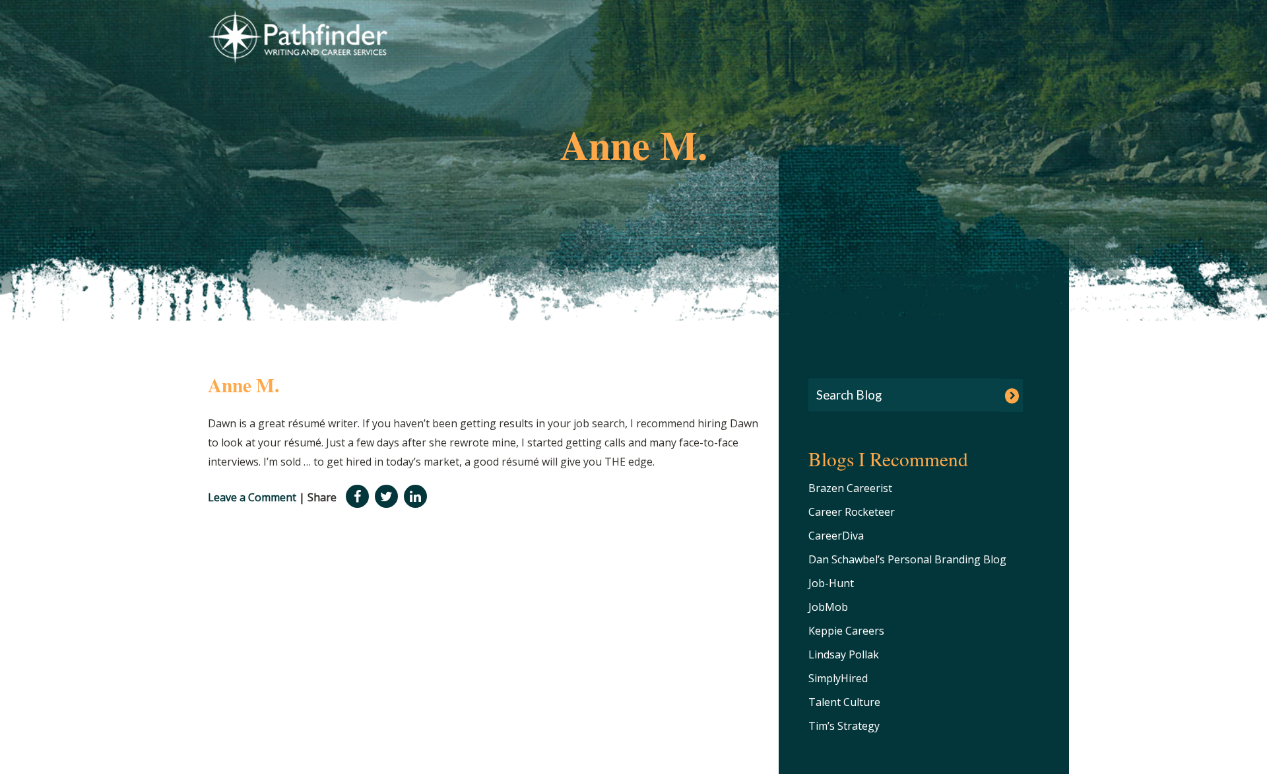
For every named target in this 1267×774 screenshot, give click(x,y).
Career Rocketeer (851, 512)
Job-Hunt (831, 583)
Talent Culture (844, 702)
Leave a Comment (252, 497)
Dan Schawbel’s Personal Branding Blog (907, 559)
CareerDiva (836, 535)
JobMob (828, 607)
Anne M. (243, 384)
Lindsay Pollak (843, 654)
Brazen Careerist (850, 488)
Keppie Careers (846, 630)
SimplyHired (838, 678)
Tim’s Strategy (844, 726)
